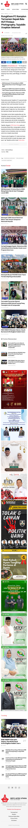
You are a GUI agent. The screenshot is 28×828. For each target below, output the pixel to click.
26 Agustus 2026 (5, 278)
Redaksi (7, 32)
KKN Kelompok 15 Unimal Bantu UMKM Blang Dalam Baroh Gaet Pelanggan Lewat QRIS (14, 84)
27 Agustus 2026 (5, 252)
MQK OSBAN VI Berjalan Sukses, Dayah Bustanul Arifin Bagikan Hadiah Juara (16, 362)
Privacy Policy (14, 818)
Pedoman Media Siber (14, 816)
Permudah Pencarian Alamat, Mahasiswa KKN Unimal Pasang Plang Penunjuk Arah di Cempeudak (13, 303)
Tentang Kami (14, 812)
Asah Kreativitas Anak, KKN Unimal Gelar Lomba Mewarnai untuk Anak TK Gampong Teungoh (16, 759)
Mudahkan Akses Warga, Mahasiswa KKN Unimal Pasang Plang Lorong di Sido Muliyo (16, 751)
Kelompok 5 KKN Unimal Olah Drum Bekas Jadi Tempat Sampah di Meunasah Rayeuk (12, 219)
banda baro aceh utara (9, 158)
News (2, 9)
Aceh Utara (15, 9)
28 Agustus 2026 (5, 195)
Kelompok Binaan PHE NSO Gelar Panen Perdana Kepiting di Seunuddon (16, 354)
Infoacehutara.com (12, 66)
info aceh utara (19, 158)
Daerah (6, 13)
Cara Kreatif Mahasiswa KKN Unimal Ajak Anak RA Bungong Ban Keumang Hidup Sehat (16, 775)
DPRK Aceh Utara (15, 125)
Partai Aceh (21, 140)
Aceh (8, 9)
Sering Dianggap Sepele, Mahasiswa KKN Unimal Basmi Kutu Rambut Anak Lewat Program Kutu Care (13, 94)
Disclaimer (14, 820)
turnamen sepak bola (7, 160)
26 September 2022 (16, 32)
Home (2, 13)
